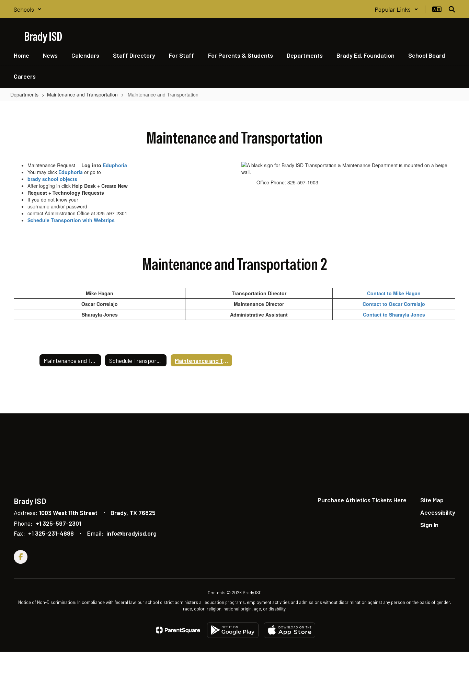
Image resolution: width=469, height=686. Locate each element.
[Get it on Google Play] (233, 630)
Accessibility (437, 512)
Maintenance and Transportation (82, 94)
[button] (28, 9)
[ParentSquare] (178, 630)
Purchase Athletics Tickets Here (362, 500)
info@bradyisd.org (131, 533)
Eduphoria (115, 165)
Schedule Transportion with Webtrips (71, 220)
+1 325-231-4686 (51, 533)
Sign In (429, 524)
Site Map (432, 500)
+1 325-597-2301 (58, 523)
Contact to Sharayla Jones (394, 314)
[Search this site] (451, 9)
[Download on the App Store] (289, 630)
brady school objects (52, 178)
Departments (24, 94)
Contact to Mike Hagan (394, 293)
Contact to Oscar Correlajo (394, 303)
